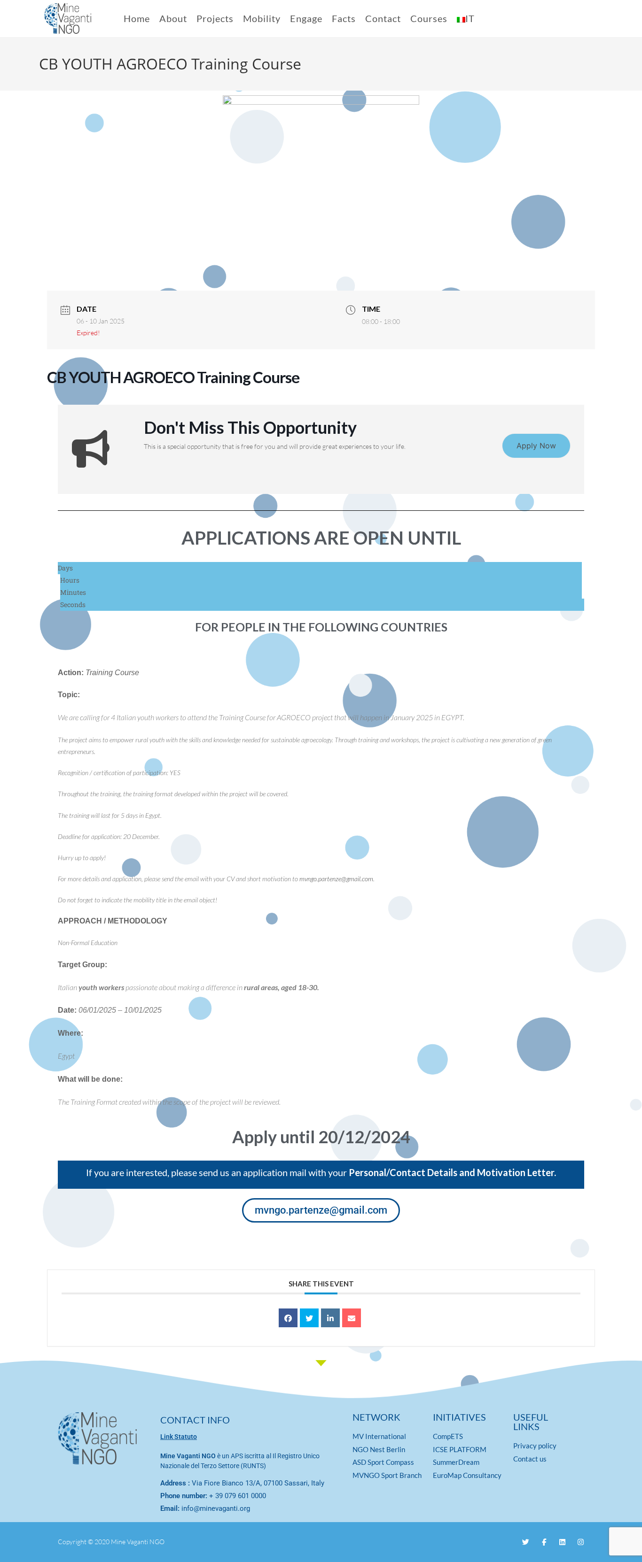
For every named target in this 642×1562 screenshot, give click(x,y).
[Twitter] (525, 1542)
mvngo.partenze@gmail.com (336, 879)
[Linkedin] (330, 1317)
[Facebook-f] (544, 1542)
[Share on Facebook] (288, 1317)
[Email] (351, 1317)
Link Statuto (178, 1436)
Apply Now (536, 445)
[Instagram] (580, 1542)
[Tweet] (309, 1317)
